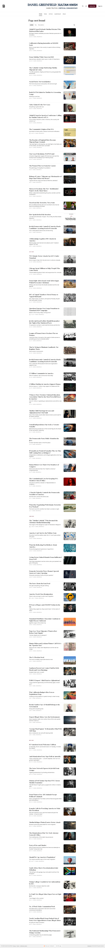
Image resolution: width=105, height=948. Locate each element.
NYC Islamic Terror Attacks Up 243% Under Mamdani (44, 257)
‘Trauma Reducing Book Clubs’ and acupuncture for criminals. (45, 272)
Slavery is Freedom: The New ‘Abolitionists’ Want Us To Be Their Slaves (44, 190)
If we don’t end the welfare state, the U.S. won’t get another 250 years (44, 535)
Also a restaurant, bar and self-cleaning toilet (41, 733)
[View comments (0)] (41, 540)
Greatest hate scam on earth (36, 672)
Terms (18, 946)
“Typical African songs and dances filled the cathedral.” (43, 180)
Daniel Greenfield (37, 36)
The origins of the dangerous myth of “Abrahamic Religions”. (45, 524)
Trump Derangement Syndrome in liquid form (41, 549)
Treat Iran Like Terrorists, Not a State (42, 202)
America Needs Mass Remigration (41, 594)
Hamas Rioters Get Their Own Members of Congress (44, 466)
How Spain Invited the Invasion (40, 214)
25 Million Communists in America (41, 373)
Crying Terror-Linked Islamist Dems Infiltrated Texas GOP (45, 558)
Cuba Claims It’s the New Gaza (39, 105)
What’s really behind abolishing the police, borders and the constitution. (44, 193)
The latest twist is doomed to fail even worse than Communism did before (42, 909)
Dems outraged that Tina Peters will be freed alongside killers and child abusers (45, 799)
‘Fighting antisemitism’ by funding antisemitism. (42, 772)
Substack (89, 946)
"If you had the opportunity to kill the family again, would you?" (44, 683)
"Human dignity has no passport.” (38, 635)
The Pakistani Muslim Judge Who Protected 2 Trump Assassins (44, 932)
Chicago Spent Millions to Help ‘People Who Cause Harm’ (44, 269)
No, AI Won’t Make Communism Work (42, 906)
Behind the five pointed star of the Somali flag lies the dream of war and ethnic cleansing (45, 429)
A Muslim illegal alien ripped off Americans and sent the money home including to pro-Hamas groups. (44, 156)
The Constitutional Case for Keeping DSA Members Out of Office (43, 479)
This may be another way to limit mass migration (42, 859)
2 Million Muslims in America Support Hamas (45, 384)
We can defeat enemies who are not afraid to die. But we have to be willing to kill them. (44, 205)
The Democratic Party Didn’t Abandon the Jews (44, 439)
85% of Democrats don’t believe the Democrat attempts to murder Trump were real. (44, 848)
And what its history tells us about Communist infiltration (44, 131)
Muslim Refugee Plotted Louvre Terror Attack (44, 822)
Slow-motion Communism (36, 351)
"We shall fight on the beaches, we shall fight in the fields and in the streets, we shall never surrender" (45, 144)
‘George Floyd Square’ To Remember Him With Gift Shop (45, 730)
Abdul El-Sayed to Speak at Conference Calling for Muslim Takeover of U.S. (45, 116)
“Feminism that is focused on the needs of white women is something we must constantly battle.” (44, 338)
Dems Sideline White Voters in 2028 (41, 57)
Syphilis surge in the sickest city (37, 623)
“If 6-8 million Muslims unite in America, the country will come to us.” (44, 120)
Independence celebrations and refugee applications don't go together (45, 455)
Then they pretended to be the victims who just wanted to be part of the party (45, 562)
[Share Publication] (86, 6)
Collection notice (23, 946)
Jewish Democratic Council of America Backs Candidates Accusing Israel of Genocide (45, 227)
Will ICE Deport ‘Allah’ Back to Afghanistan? (44, 680)
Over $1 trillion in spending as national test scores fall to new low (45, 401)
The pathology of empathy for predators (39, 168)
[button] (40, 14)
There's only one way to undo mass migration (41, 596)
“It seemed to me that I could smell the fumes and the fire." (44, 325)
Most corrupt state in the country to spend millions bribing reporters (44, 48)
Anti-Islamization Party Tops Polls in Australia (44, 756)
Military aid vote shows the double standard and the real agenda (44, 285)
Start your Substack (49, 946)
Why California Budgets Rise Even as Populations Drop (41, 693)
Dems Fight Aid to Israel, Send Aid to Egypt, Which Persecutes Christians (44, 282)
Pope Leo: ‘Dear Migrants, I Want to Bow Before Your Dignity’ (43, 632)
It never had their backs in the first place (39, 442)
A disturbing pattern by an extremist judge (40, 935)
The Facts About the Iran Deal (39, 583)
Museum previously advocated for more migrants (42, 824)
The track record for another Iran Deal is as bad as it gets (44, 509)
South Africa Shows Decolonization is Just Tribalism (43, 869)
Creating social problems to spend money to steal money (44, 696)
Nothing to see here (34, 96)
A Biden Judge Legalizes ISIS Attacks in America (42, 240)
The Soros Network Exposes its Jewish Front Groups (44, 769)
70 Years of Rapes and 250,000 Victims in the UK (44, 606)
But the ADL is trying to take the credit (39, 886)
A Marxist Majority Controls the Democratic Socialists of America (44, 493)
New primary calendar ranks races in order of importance (44, 59)
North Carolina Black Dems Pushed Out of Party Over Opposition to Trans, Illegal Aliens (45, 919)
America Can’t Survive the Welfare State (43, 533)
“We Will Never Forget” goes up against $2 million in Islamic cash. (45, 785)
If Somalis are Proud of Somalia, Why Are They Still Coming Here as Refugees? (45, 452)
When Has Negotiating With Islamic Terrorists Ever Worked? (45, 506)
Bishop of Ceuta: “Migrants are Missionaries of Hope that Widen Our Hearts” (45, 177)
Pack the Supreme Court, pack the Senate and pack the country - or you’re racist (43, 813)
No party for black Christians (36, 922)
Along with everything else (36, 708)
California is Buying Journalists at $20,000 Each (43, 44)
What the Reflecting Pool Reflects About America (43, 546)
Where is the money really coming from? (40, 312)
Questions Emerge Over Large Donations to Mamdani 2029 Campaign (44, 309)
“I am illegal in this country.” (36, 898)
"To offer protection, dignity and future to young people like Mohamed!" (45, 72)
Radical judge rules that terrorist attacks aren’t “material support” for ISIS (43, 243)
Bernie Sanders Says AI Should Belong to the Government (44, 705)
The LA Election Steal (36, 657)
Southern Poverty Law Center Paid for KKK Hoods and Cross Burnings (44, 669)
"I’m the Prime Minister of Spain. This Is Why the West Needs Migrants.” (45, 217)
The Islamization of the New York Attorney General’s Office (43, 834)
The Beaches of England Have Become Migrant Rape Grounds (42, 141)
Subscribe (92, 6)
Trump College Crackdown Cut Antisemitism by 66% (44, 883)
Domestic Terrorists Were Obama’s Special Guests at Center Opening (44, 572)
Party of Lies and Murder (37, 845)
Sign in (100, 6)
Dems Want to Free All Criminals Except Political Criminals (43, 795)
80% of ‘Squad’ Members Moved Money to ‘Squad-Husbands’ (43, 295)
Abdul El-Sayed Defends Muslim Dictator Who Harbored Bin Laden (45, 30)
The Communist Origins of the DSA (41, 129)
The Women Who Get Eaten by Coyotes (42, 166)
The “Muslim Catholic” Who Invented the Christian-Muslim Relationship (43, 521)
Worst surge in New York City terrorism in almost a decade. (44, 260)
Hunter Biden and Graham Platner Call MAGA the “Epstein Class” (45, 644)
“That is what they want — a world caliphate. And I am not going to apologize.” (44, 759)
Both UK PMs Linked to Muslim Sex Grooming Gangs (45, 93)
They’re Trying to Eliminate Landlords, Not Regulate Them (43, 348)
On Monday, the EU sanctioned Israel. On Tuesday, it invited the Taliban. (45, 747)
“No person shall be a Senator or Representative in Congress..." (42, 483)
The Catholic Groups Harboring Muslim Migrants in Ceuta (43, 69)
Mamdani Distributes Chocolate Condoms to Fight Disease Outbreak (44, 620)
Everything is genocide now (36, 106)
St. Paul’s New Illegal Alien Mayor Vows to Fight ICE (45, 895)
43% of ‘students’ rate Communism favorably (41, 375)
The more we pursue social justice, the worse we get (43, 83)
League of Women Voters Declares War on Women (43, 334)
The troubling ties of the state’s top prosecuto (41, 837)
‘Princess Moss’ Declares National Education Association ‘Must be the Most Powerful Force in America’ (45, 397)
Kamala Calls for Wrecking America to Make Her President (44, 809)
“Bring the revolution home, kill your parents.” (41, 575)
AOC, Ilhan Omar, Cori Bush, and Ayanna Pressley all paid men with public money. (44, 299)
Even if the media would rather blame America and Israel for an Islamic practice (45, 415)
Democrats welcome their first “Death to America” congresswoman (42, 469)
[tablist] (37, 24)
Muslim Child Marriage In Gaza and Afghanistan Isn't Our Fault (41, 412)
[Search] (82, 6)
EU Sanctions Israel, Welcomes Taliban (42, 744)
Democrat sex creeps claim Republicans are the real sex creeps (43, 648)
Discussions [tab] (41, 25)
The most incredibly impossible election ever (41, 659)
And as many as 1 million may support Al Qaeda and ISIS (44, 386)
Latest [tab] (31, 25)
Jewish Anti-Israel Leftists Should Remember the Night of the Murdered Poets (44, 322)
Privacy (14, 946)
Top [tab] (36, 25)
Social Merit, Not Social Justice (40, 82)
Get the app (58, 946)
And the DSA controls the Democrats (39, 496)
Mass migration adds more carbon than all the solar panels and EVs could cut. (44, 719)
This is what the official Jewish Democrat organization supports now (43, 364)
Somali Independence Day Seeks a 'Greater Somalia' (44, 425)
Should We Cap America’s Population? (42, 857)
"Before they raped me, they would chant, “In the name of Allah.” (44, 609)
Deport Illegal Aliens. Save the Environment (44, 717)
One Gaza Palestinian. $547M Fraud (41, 154)
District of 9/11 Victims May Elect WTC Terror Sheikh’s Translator (44, 782)
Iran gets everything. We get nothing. (39, 585)
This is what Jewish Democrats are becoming (41, 230)
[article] (52, 34)
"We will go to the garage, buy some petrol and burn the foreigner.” (44, 872)
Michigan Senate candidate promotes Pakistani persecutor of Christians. (45, 34)
